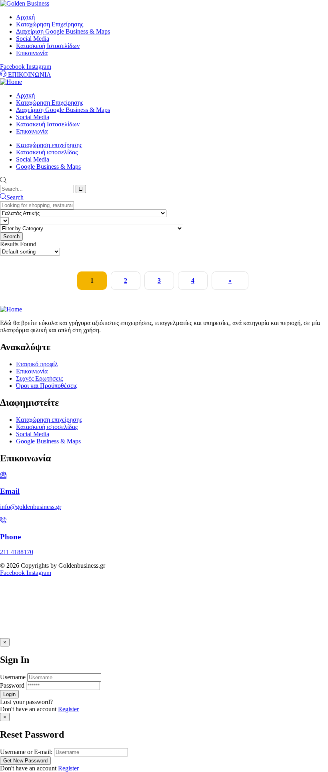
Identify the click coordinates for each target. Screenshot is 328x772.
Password (12, 685)
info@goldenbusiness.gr (30, 506)
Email (10, 491)
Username (13, 677)
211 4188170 (16, 552)
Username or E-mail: (26, 751)
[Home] (11, 81)
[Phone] (3, 521)
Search (15, 197)
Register (68, 709)
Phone (10, 537)
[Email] (3, 475)
